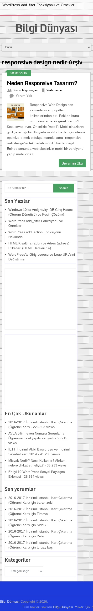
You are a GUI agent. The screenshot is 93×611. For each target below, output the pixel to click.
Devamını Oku (72, 163)
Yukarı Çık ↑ (84, 607)
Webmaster (54, 90)
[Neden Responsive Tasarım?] (18, 111)
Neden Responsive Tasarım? (42, 83)
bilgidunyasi (30, 90)
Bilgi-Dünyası (63, 607)
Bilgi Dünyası (46, 27)
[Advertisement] (34, 298)
